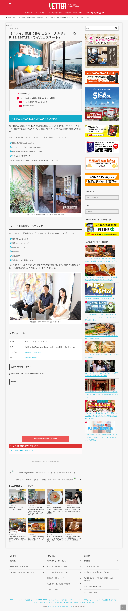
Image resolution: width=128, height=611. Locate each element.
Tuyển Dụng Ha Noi (91, 592)
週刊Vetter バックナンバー (19, 566)
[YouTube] (97, 13)
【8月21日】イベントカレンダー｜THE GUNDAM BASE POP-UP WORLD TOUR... (100, 297)
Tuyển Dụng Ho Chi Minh (92, 586)
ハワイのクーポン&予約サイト (43, 602)
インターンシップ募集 (92, 566)
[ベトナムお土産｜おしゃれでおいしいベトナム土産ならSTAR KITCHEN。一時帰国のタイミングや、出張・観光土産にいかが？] (100, 389)
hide (30, 94)
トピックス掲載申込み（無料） (57, 566)
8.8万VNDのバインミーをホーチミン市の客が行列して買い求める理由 (101, 337)
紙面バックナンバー (31, 13)
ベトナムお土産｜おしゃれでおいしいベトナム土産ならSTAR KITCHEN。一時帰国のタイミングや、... (101, 394)
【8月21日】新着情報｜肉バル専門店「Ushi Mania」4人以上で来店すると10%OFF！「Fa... (101, 260)
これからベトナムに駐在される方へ (51, 13)
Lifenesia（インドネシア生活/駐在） (22, 600)
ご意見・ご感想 (52, 589)
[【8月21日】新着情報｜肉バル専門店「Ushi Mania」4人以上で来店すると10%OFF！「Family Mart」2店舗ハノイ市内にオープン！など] (100, 256)
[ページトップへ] (123, 607)
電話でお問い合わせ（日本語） (46, 438)
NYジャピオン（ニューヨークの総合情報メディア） (100, 600)
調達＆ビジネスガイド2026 (81, 13)
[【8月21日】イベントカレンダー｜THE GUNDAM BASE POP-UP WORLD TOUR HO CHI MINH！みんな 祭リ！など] (100, 293)
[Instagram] (100, 13)
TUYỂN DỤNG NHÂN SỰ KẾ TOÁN (96, 572)
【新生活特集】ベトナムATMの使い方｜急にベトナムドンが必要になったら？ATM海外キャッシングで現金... (101, 437)
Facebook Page (30, 357)
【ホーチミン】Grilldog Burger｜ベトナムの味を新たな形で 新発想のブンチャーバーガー (102, 278)
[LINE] (103, 13)
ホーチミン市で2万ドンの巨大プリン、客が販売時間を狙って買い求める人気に (101, 374)
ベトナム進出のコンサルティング (34, 102)
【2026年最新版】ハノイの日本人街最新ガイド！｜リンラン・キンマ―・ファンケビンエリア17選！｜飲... (101, 317)
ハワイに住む (58, 602)
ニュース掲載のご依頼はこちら (57, 572)
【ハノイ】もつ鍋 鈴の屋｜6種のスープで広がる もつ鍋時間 (102, 356)
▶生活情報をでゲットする (21, 450)
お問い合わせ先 (27, 106)
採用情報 (87, 561)
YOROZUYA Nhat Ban (87, 602)
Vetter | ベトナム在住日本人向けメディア (60, 606)
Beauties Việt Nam (77, 600)
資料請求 (68, 13)
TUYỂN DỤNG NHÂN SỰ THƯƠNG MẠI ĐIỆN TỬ (98, 579)
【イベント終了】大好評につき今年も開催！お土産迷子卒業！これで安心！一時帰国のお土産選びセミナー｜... (101, 415)
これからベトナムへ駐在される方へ (22, 572)
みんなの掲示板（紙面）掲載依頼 (58, 584)
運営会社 (13, 561)
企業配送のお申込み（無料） (57, 561)
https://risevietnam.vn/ (32, 352)
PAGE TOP (123, 591)
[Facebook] (92, 13)
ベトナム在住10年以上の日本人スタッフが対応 (36, 98)
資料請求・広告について (55, 578)
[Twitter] (95, 13)
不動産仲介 (8, 25)
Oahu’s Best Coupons (71, 602)
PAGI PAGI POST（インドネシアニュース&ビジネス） (52, 600)
